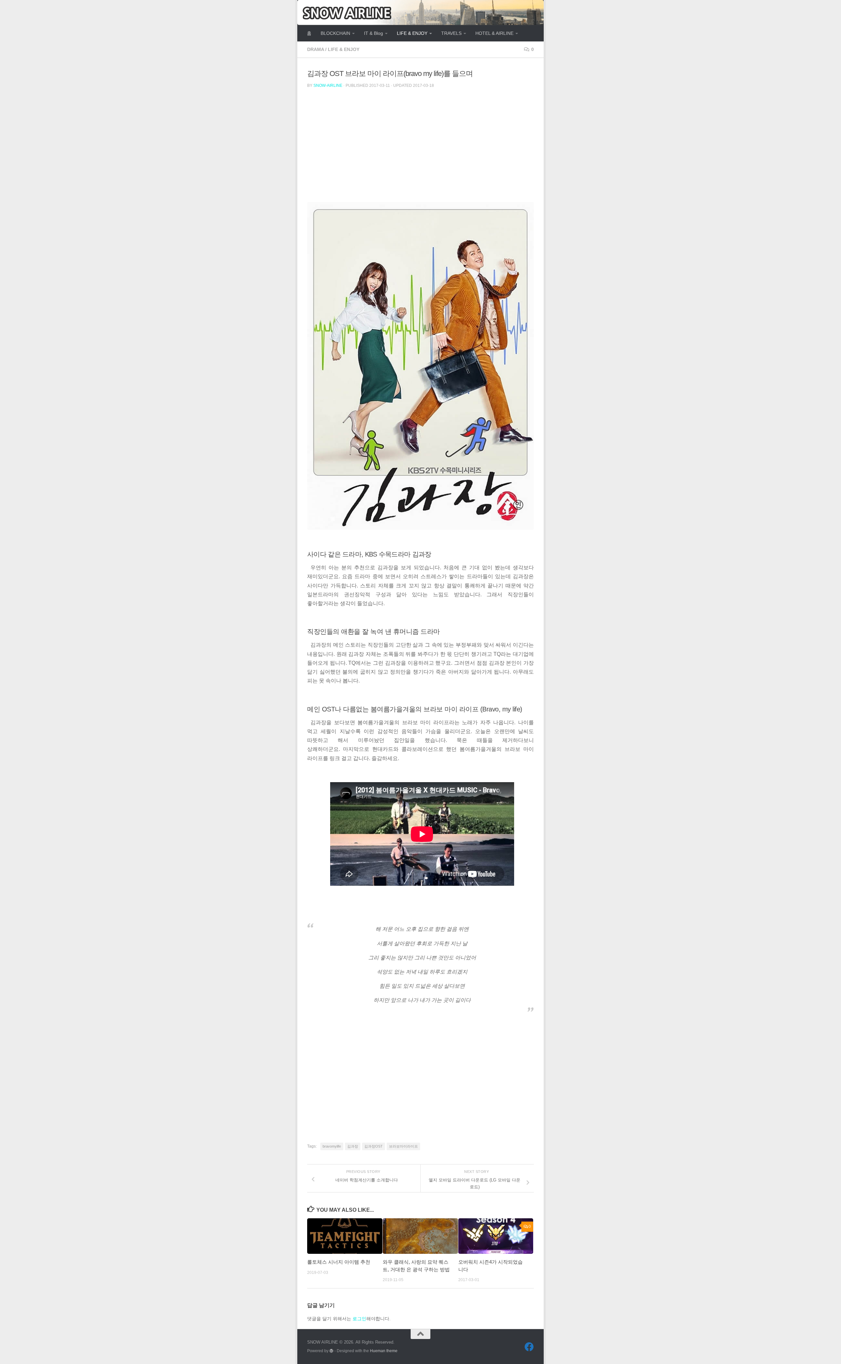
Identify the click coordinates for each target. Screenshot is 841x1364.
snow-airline (327, 85)
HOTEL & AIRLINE (494, 33)
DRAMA (315, 49)
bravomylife (332, 1146)
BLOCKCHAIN (335, 33)
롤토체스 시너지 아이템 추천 (338, 1262)
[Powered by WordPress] (331, 1351)
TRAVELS (451, 33)
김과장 (352, 1146)
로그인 (359, 1318)
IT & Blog (373, 33)
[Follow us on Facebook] (529, 1347)
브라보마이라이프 (403, 1146)
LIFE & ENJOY (412, 33)
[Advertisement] (478, 149)
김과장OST (373, 1146)
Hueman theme (384, 1351)
